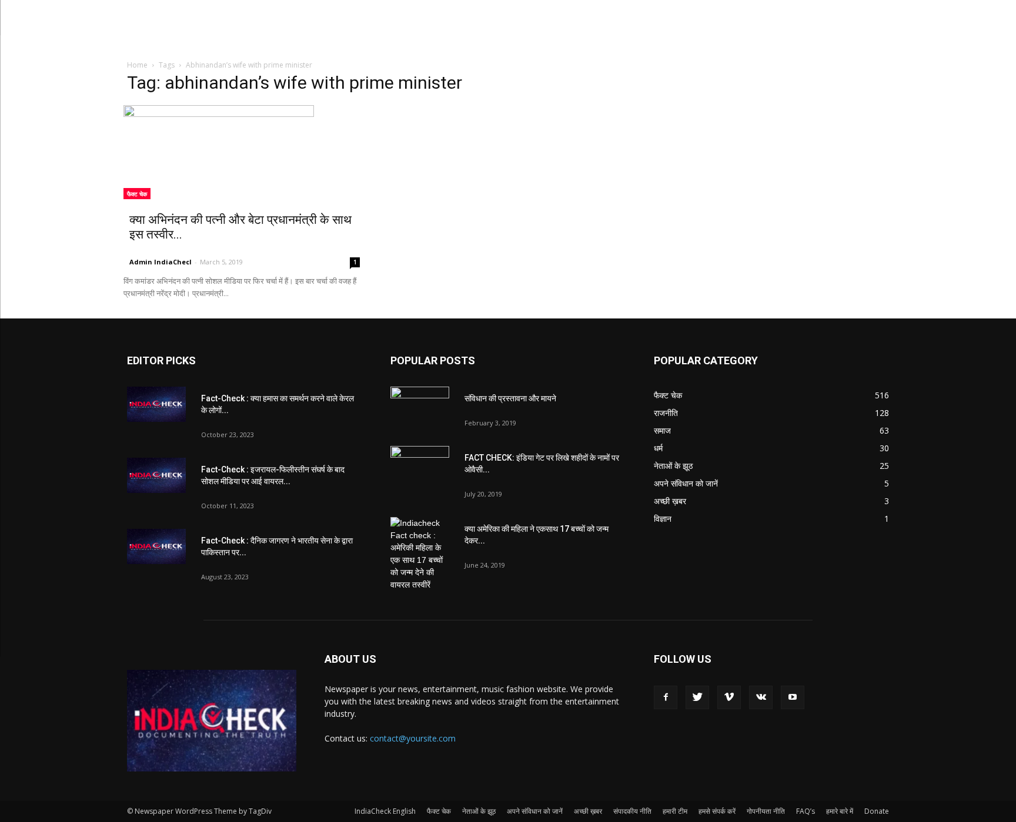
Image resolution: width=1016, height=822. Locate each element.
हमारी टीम (675, 811)
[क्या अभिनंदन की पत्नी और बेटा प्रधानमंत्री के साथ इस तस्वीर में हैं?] (244, 152)
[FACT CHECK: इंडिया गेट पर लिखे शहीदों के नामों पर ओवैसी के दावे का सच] (419, 466)
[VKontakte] (761, 697)
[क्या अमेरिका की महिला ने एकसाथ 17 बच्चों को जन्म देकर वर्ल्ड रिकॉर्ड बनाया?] (419, 554)
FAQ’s (805, 811)
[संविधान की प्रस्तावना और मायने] (419, 407)
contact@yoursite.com (413, 738)
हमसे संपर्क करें (717, 811)
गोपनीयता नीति (766, 811)
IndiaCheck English (385, 811)
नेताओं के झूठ (479, 811)
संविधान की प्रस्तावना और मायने (510, 398)
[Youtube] (792, 697)
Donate (876, 811)
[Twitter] (697, 697)
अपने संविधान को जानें (535, 811)
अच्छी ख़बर (588, 811)
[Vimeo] (729, 697)
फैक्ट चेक (137, 194)
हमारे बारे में (839, 811)
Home (137, 65)
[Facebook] (665, 697)
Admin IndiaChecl (160, 261)
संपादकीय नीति (632, 811)
